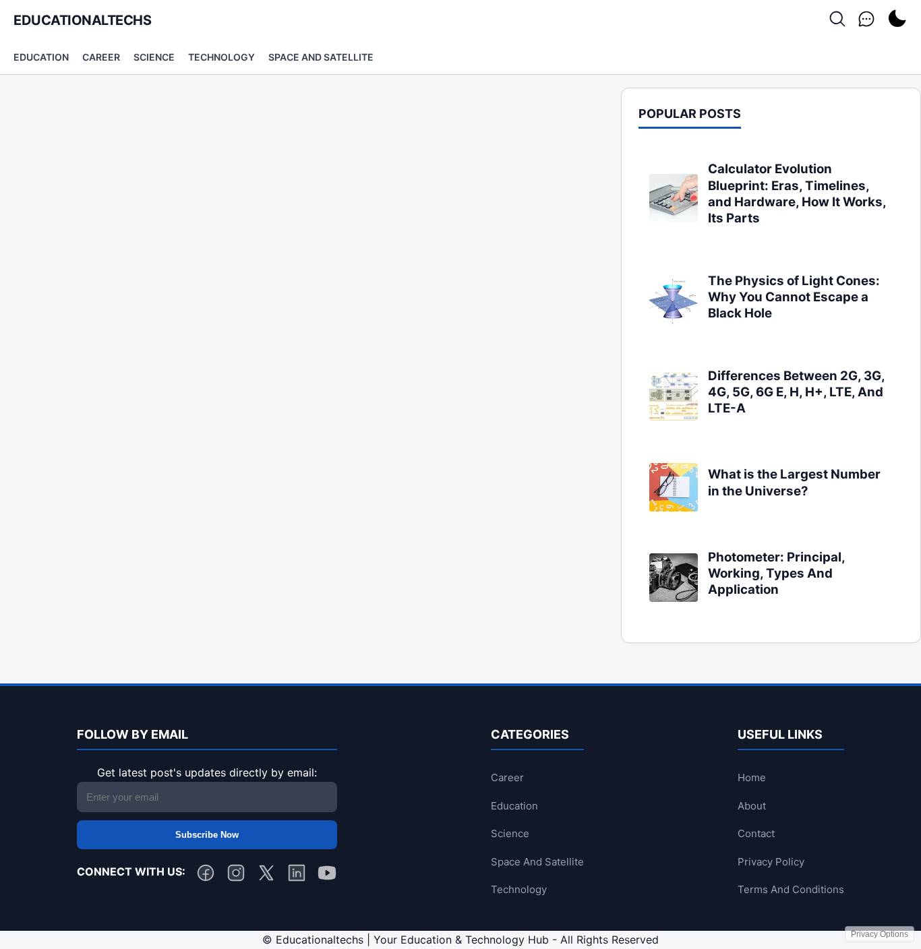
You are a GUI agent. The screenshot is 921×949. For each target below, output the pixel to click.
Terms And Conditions (791, 889)
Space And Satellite (321, 57)
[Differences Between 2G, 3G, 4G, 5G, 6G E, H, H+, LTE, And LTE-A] (673, 416)
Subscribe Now (207, 835)
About (752, 805)
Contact (756, 833)
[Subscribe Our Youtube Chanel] (327, 875)
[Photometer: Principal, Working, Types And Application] (673, 598)
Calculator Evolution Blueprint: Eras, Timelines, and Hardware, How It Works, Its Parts (797, 193)
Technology (221, 57)
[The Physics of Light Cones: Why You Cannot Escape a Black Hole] (673, 321)
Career (101, 57)
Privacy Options (879, 934)
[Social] (866, 19)
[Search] (837, 19)
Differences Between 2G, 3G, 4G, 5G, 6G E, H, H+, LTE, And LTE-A (796, 392)
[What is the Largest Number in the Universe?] (673, 507)
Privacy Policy (771, 861)
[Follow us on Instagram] (236, 875)
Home (752, 777)
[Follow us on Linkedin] (297, 875)
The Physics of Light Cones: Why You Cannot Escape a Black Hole (794, 297)
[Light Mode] (897, 20)
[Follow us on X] (266, 875)
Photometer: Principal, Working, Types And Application (776, 573)
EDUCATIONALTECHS (82, 20)
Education (41, 57)
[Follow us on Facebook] (206, 875)
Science (154, 57)
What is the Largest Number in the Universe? (794, 482)
